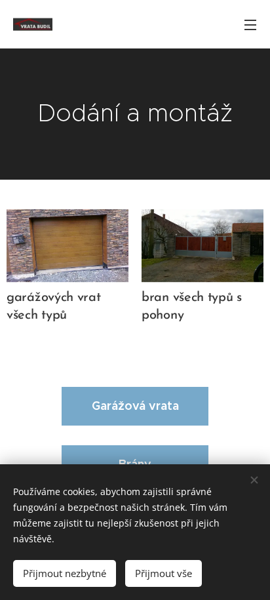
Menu (250, 24)
